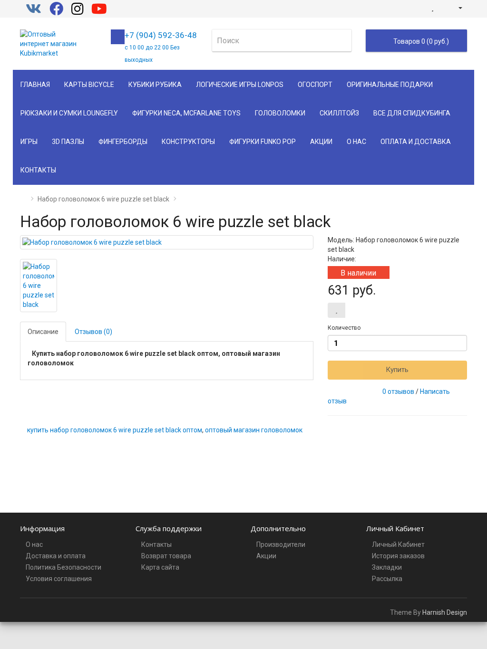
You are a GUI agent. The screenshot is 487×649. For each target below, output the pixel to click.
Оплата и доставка (415, 141)
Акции (321, 141)
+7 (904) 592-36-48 (161, 46)
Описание (43, 331)
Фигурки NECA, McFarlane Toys (186, 113)
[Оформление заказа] (443, 7)
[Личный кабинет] (456, 7)
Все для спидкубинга (411, 113)
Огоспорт (315, 84)
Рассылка (387, 578)
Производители (280, 544)
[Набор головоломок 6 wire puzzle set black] (166, 242)
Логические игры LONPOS (239, 84)
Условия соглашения (59, 578)
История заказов (398, 556)
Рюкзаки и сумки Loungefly (69, 113)
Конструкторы (188, 141)
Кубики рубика (155, 84)
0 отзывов (398, 391)
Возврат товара (166, 556)
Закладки (387, 567)
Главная (35, 84)
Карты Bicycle (89, 84)
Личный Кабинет (398, 544)
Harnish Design (444, 612)
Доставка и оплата (56, 556)
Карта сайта (160, 567)
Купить (397, 369)
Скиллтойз (339, 113)
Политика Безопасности (63, 567)
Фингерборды (122, 141)
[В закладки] (336, 310)
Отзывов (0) (93, 331)
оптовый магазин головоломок (253, 430)
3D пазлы (68, 141)
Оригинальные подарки (390, 84)
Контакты (38, 170)
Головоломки (280, 113)
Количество (344, 327)
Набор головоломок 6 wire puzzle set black (103, 199)
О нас (356, 141)
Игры (29, 141)
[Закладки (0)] (432, 7)
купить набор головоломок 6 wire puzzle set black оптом (114, 430)
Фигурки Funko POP (262, 141)
